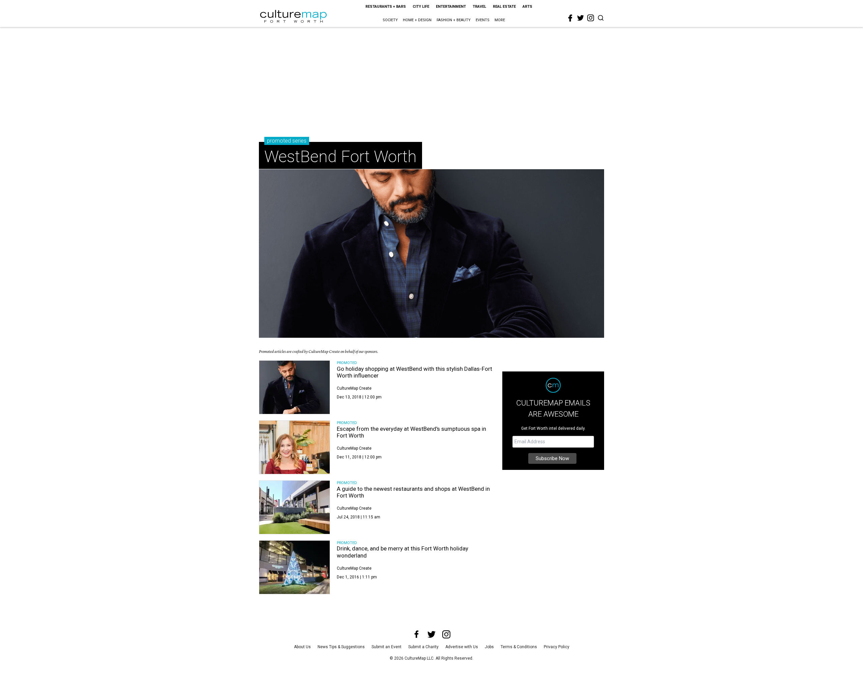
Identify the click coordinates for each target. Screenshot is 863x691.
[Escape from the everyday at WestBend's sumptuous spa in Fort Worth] (294, 447)
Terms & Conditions (519, 646)
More (500, 20)
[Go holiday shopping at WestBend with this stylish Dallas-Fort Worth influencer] (294, 387)
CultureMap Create (354, 388)
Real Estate (504, 6)
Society (390, 20)
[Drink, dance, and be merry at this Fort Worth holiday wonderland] (294, 567)
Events (482, 20)
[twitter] (580, 18)
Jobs (489, 646)
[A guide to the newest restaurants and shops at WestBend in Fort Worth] (294, 507)
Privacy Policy (556, 646)
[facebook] (570, 18)
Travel (479, 6)
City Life (421, 6)
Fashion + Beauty (454, 20)
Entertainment (451, 6)
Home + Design (417, 20)
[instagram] (590, 18)
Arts (527, 6)
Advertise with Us (461, 646)
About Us (302, 646)
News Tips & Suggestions (341, 646)
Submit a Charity (423, 646)
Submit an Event (386, 646)
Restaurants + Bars (385, 6)
